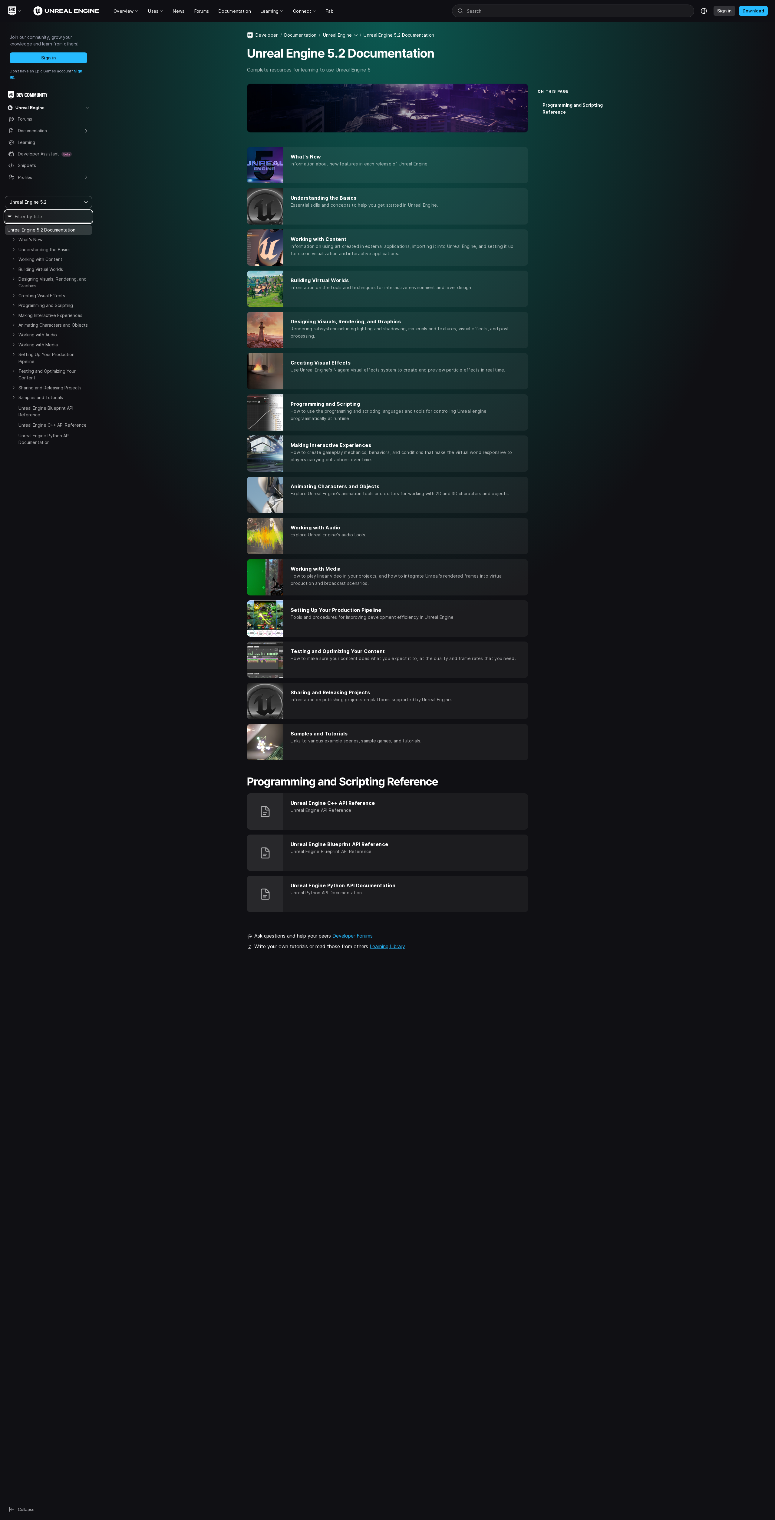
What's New (30, 239)
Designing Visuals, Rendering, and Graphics (52, 282)
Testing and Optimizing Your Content (47, 374)
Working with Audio (37, 334)
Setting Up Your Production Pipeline (46, 358)
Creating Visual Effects (41, 295)
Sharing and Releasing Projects (49, 387)
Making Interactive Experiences (50, 315)
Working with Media (38, 344)
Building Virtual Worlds (40, 269)
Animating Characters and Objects (53, 325)
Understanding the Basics (44, 249)
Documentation (300, 35)
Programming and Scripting (45, 305)
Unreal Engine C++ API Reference (52, 425)
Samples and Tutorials (40, 397)
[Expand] (13, 239)
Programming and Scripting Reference (572, 108)
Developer (267, 35)
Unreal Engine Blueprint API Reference (45, 411)
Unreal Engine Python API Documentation (44, 439)
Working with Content (40, 259)
